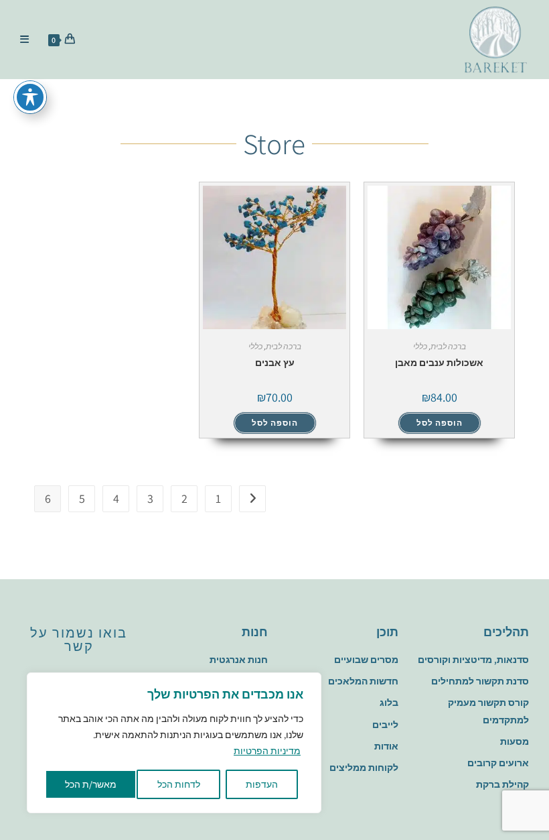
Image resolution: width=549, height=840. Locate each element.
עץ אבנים (275, 363)
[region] (174, 742)
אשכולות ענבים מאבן (439, 363)
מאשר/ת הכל (90, 784)
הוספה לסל (439, 423)
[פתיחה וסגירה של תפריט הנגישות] (30, 97)
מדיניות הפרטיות (267, 751)
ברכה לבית (448, 346)
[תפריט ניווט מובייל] (30, 39)
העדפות (262, 784)
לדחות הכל (178, 784)
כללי (420, 346)
